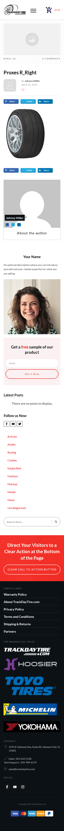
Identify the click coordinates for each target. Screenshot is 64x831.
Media (11, 492)
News (11, 500)
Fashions (12, 476)
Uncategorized (16, 507)
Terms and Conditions (19, 617)
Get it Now (32, 374)
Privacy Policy (14, 609)
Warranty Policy (15, 594)
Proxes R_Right (20, 72)
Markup (12, 484)
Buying (11, 452)
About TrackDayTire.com (21, 602)
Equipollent (14, 468)
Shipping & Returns (17, 624)
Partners (10, 631)
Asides (11, 444)
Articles (12, 436)
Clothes (12, 460)
